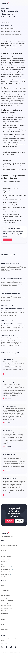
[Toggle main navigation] (25, 3)
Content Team (4, 16)
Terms (2, 652)
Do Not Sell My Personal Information (14, 652)
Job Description (5, 8)
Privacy (6, 652)
